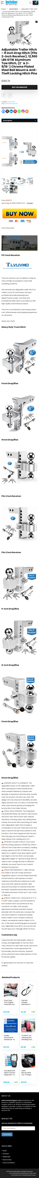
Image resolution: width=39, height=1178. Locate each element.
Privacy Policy (7, 1159)
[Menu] (2, 2)
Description (7, 120)
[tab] (20, 120)
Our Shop (6, 1153)
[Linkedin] (11, 111)
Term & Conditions (9, 1162)
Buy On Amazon (19, 87)
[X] (7, 111)
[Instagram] (23, 111)
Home (4, 9)
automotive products (11, 103)
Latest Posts (6, 1156)
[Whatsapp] (19, 111)
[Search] (30, 2)
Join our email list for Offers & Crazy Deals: (17, 1123)
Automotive (13, 9)
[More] (27, 111)
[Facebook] (3, 111)
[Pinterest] (15, 111)
